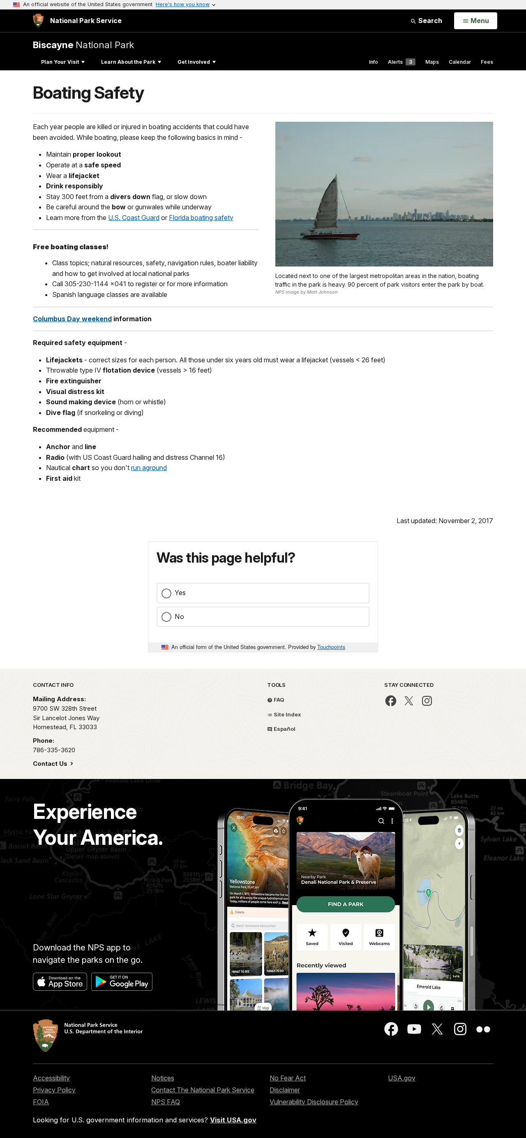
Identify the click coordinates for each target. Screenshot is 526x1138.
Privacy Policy (54, 1090)
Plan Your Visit (60, 62)
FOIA (41, 1102)
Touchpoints (331, 647)
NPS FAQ (165, 1102)
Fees (487, 62)
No (179, 616)
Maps (432, 62)
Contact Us (51, 763)
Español (283, 728)
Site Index (286, 714)
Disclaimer (285, 1090)
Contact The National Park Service (202, 1090)
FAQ (278, 699)
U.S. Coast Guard (133, 217)
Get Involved (194, 62)
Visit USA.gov (233, 1120)
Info (373, 62)
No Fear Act (288, 1078)
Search (429, 20)
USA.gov (401, 1078)
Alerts (400, 62)
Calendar (460, 62)
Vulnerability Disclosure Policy (314, 1102)
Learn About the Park (128, 62)
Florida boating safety (201, 217)
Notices (162, 1078)
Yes (180, 593)
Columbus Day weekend (72, 319)
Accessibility (51, 1078)
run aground (149, 468)
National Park (83, 44)
